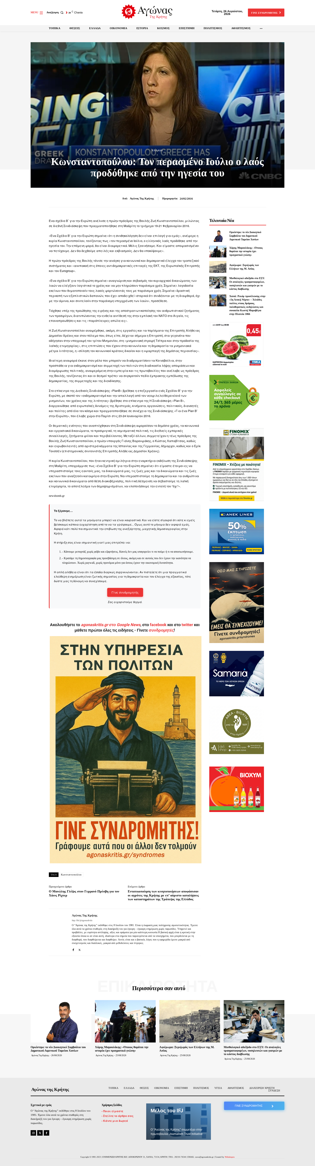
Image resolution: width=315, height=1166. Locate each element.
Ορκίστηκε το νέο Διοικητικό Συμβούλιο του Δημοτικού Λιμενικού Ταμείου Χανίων (245, 236)
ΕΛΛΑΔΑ (157, 150)
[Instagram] (33, 1133)
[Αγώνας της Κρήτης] (57, 932)
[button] (55, 12)
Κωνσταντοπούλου (71, 874)
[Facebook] (73, 949)
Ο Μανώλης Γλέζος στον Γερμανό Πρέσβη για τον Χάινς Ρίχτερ (84, 893)
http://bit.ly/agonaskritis (82, 920)
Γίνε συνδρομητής (125, 592)
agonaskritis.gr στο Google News (110, 624)
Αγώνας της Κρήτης (142, 198)
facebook (158, 624)
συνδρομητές (161, 630)
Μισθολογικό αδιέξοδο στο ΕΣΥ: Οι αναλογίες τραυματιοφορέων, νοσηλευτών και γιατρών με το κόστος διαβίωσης (253, 1051)
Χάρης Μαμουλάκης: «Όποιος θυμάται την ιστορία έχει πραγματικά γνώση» (246, 251)
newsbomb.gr (57, 495)
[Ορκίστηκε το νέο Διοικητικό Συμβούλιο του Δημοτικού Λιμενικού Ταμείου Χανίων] (217, 236)
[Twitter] (79, 949)
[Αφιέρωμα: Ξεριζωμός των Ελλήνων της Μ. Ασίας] (217, 267)
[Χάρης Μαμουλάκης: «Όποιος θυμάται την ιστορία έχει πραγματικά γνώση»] (217, 251)
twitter (187, 624)
